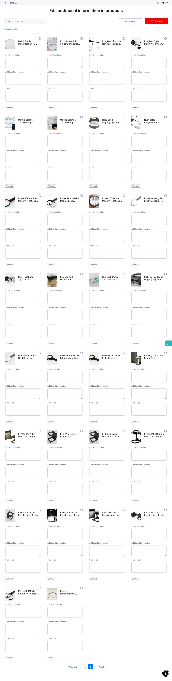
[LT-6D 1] (165, 431)
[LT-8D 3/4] (124, 510)
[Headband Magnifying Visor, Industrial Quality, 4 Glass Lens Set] (124, 117)
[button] (168, 343)
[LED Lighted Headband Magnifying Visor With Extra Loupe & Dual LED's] (81, 274)
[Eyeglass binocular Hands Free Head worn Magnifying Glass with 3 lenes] (124, 38)
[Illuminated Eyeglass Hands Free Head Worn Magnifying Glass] (165, 117)
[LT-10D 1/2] (40, 431)
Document (130, 21)
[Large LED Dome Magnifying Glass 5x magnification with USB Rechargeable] (124, 195)
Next (101, 666)
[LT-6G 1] (40, 510)
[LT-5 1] (81, 431)
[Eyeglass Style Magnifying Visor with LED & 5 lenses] (165, 38)
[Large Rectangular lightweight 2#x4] (165, 195)
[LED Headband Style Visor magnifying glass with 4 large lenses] (40, 274)
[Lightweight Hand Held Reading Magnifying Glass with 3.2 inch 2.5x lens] (40, 353)
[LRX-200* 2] (81, 353)
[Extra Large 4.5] (81, 38)
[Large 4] (40, 195)
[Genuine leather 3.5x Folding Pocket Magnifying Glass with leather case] (81, 117)
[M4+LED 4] (40, 588)
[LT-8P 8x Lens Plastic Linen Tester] (165, 510)
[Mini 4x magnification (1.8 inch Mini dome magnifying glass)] (81, 588)
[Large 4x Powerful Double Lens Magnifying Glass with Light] (81, 195)
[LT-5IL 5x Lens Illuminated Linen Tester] (124, 431)
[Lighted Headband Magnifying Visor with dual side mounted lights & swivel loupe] (165, 274)
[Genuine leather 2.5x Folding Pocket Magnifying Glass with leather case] (40, 117)
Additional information (14, 72)
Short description (12, 55)
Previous (72, 666)
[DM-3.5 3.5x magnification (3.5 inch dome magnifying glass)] (40, 38)
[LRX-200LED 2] (124, 353)
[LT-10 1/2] (165, 353)
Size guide (9, 88)
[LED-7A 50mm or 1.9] (124, 274)
